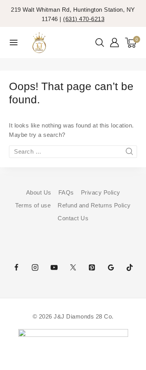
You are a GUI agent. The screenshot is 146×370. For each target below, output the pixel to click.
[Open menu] (14, 42)
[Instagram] (35, 267)
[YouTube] (54, 267)
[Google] (111, 267)
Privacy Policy (100, 192)
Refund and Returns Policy (94, 205)
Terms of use (33, 205)
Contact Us (73, 218)
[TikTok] (130, 267)
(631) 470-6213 (83, 19)
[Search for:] (73, 151)
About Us (38, 192)
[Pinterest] (92, 267)
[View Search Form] (99, 42)
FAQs (66, 192)
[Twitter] (73, 267)
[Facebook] (16, 267)
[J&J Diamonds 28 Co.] (39, 42)
